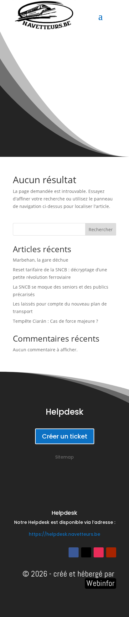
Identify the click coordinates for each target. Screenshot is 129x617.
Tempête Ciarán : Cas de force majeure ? (55, 321)
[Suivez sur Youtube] (111, 552)
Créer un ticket (64, 436)
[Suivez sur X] (86, 552)
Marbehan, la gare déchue (40, 260)
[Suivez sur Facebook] (74, 552)
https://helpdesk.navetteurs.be (64, 534)
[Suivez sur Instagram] (99, 552)
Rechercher (101, 229)
